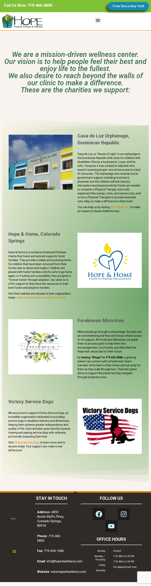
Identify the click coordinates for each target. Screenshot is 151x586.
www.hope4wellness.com (68, 572)
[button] (98, 20)
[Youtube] (111, 526)
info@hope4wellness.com (64, 561)
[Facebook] (99, 514)
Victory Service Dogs (27, 442)
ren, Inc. (125, 207)
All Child (115, 207)
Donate (40, 161)
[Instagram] (124, 514)
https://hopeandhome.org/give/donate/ (41, 297)
